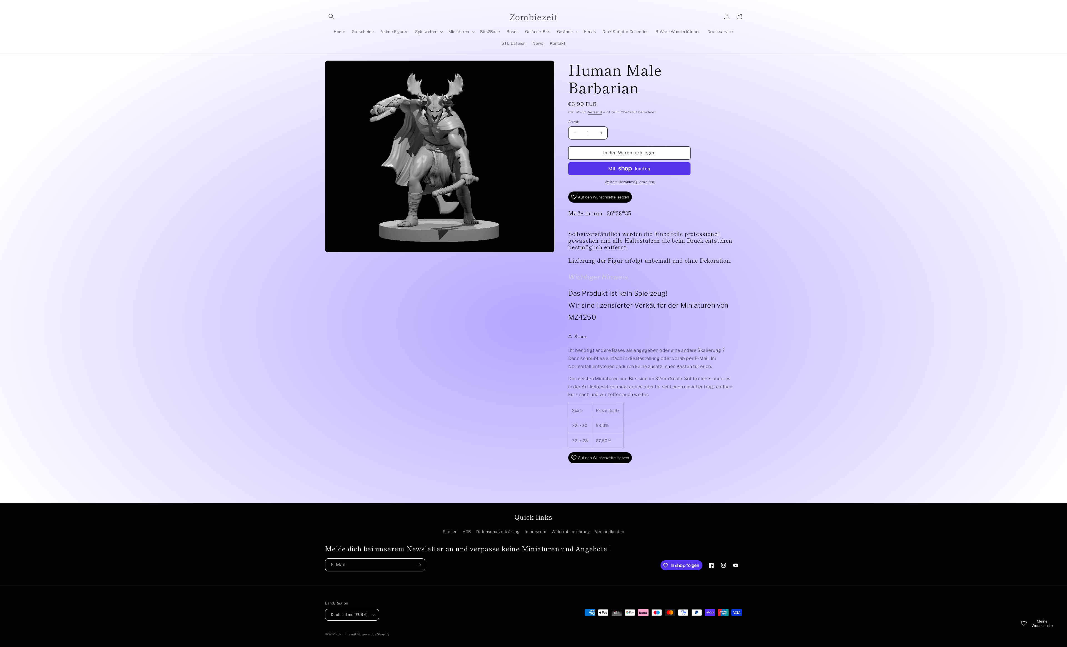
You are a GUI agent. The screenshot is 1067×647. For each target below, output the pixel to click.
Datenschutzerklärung (497, 531)
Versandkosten (609, 531)
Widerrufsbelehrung (571, 531)
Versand (595, 112)
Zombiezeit (347, 634)
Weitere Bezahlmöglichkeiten (629, 182)
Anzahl (574, 122)
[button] (331, 16)
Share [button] (580, 336)
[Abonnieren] (419, 564)
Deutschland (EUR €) (349, 614)
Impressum (535, 531)
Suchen (450, 531)
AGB (467, 531)
